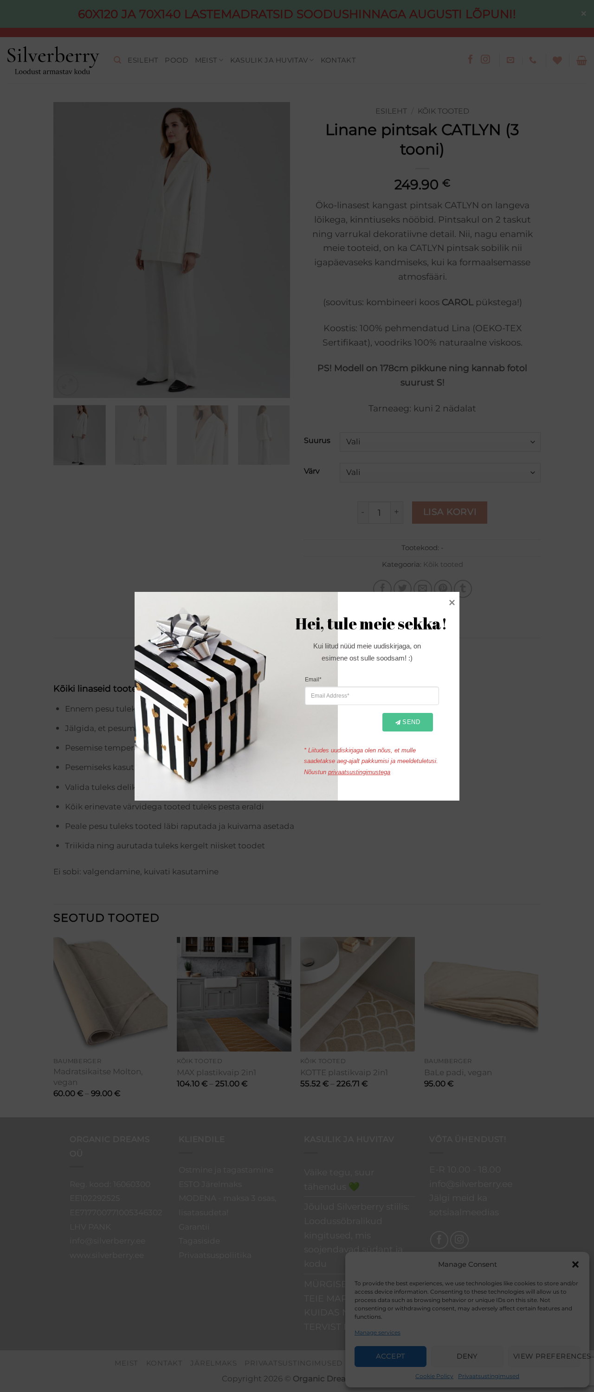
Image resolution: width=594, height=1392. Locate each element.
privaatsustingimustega (359, 771)
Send (411, 721)
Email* (313, 679)
